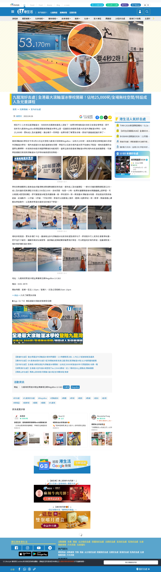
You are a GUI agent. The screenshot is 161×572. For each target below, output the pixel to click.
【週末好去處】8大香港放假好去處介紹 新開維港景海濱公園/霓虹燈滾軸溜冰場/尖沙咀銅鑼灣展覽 (55, 360)
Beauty (49, 5)
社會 (142, 541)
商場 (72, 398)
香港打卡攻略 (135, 18)
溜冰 (96, 398)
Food (41, 5)
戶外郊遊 (72, 544)
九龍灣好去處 (29, 398)
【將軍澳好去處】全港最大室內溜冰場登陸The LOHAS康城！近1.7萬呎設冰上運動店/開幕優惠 (54, 368)
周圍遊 (108, 18)
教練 (88, 398)
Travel (32, 5)
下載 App (137, 5)
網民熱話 (62, 552)
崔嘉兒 (19, 116)
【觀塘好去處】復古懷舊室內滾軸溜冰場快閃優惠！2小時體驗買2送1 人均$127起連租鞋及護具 (54, 356)
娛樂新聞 (63, 13)
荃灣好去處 (122, 541)
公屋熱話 (53, 13)
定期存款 (72, 13)
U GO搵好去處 (98, 5)
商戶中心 (125, 5)
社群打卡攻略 (113, 5)
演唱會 (15, 18)
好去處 (17, 398)
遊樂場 (26, 402)
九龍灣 (66, 387)
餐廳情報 (62, 544)
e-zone (67, 5)
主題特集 (148, 18)
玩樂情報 (24, 109)
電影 (80, 398)
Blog (58, 5)
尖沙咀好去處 (84, 541)
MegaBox (75, 387)
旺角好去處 (133, 541)
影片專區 (97, 18)
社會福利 (81, 544)
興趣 (64, 398)
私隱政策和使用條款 (66, 561)
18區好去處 (120, 18)
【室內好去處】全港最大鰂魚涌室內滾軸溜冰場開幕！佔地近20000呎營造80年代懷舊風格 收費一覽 (56, 364)
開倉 (75, 541)
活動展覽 (62, 541)
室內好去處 (36, 109)
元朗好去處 (110, 541)
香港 (104, 398)
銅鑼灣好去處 (98, 541)
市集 (70, 541)
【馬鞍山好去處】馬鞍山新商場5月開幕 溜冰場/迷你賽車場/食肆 (41, 371)
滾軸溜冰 (54, 398)
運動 (35, 402)
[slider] (47, 342)
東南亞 (17, 402)
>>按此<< (16, 295)
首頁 (15, 109)
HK (24, 5)
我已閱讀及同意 (131, 562)
